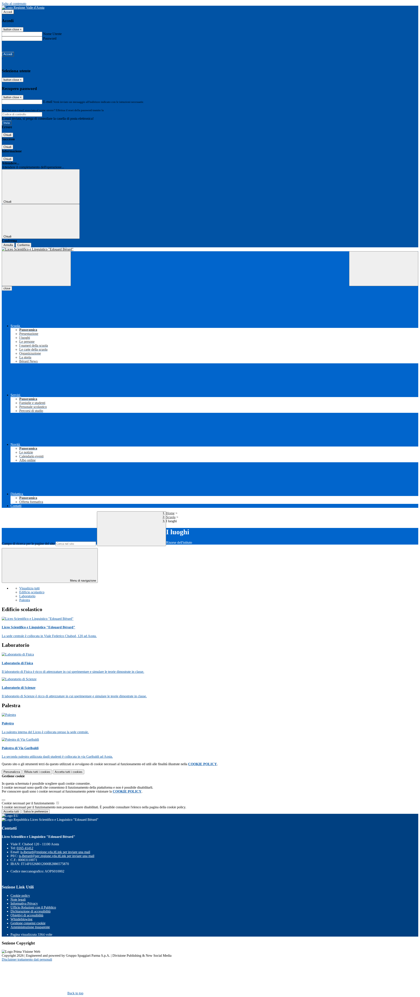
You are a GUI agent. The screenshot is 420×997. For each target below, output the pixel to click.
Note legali (18, 899)
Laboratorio (27, 596)
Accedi (8, 12)
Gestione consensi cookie (28, 923)
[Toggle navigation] (36, 268)
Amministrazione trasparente (30, 927)
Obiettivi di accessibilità (26, 915)
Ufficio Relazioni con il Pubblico (33, 907)
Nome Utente (52, 34)
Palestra (24, 600)
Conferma (23, 245)
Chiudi (7, 135)
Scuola (170, 517)
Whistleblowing (21, 919)
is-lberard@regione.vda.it (55, 852)
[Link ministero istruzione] (23, 7)
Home (170, 513)
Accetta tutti (68, 772)
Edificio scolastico (31, 592)
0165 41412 (25, 848)
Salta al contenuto (14, 3)
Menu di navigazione (82, 580)
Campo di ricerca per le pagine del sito (28, 543)
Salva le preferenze (35, 811)
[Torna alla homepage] (210, 249)
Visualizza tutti (29, 588)
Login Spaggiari (114, 110)
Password (49, 38)
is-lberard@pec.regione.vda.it (56, 856)
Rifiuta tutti (37, 772)
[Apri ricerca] (383, 268)
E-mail (47, 102)
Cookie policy (20, 895)
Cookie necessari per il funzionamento (28, 803)
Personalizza (12, 772)
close (7, 288)
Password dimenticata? (17, 46)
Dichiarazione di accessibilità (30, 911)
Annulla (8, 245)
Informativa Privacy (24, 903)
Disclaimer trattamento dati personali (27, 959)
